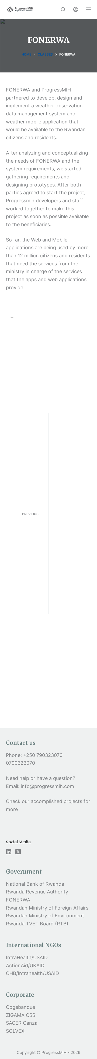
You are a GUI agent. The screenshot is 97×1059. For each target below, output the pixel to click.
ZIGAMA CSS (20, 1015)
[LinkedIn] (8, 851)
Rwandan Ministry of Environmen (44, 915)
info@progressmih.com (48, 786)
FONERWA (18, 900)
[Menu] (88, 9)
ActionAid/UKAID (25, 965)
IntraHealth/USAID (27, 957)
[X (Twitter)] (18, 851)
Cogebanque (20, 1007)
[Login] (75, 9)
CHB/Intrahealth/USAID (32, 973)
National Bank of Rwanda (35, 884)
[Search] (63, 9)
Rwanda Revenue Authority (37, 892)
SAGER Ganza (21, 1023)
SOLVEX (15, 1031)
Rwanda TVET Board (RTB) (37, 923)
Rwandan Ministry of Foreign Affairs (47, 908)
